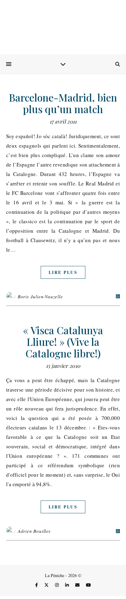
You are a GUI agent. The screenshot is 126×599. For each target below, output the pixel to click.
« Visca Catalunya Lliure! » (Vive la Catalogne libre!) (63, 341)
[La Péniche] (63, 27)
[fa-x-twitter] (47, 585)
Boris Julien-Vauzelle (40, 296)
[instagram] (57, 585)
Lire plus (63, 272)
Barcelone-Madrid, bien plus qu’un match (63, 103)
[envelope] (78, 585)
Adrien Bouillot (34, 531)
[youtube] (88, 585)
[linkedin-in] (67, 585)
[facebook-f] (37, 585)
